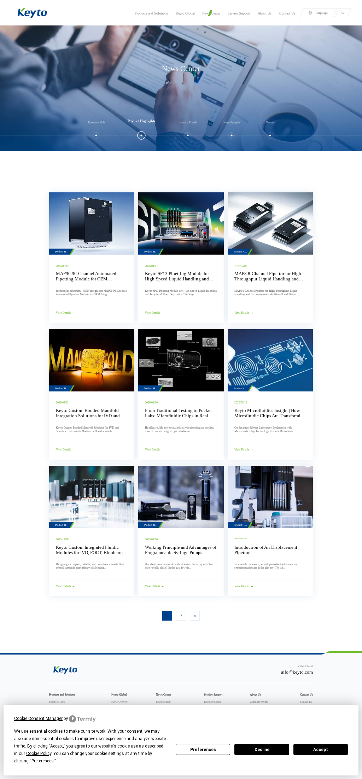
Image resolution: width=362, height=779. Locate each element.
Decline (262, 749)
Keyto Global (185, 13)
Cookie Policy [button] (38, 753)
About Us (265, 13)
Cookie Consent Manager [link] (38, 718)
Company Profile (259, 701)
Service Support (239, 13)
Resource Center (212, 701)
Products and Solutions (151, 13)
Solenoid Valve (57, 701)
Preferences (203, 749)
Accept (320, 749)
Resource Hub (163, 701)
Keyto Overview (119, 701)
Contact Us (287, 13)
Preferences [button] (42, 760)
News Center (211, 13)
